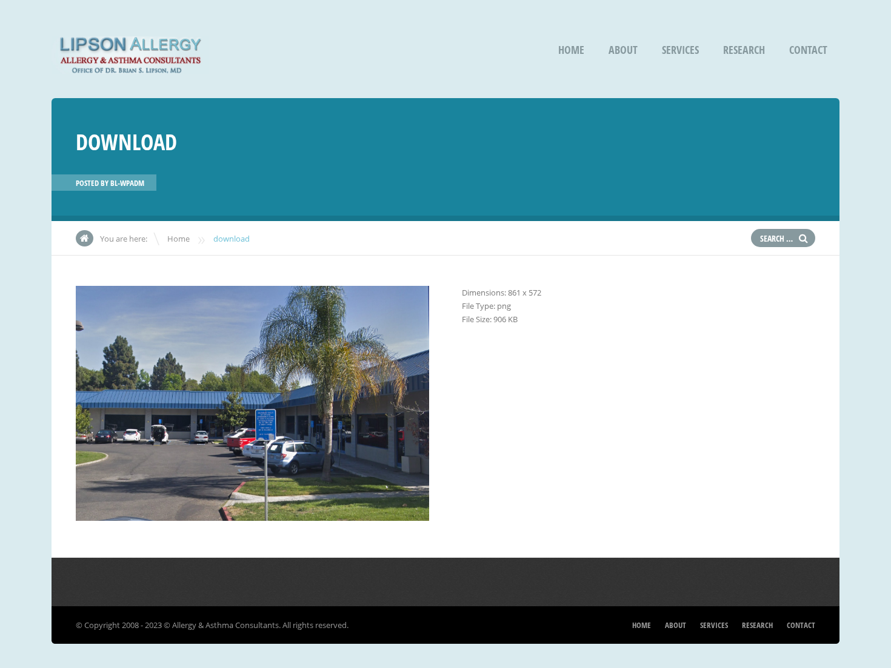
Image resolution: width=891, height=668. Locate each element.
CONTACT (808, 49)
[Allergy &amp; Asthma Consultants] (130, 66)
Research (744, 49)
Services (680, 49)
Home (571, 49)
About (623, 49)
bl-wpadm (127, 182)
